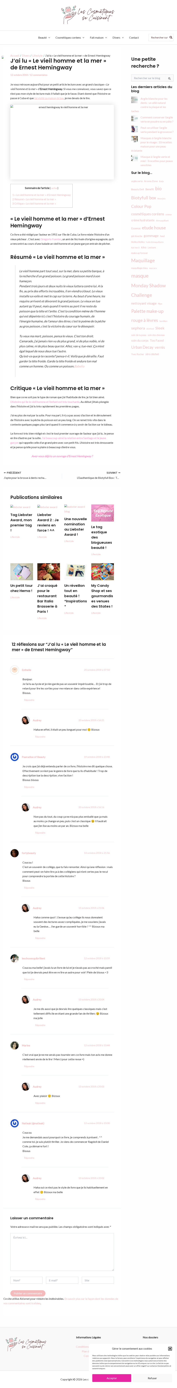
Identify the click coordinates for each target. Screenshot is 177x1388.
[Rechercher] (171, 37)
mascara (153, 268)
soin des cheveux (156, 335)
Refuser (152, 1378)
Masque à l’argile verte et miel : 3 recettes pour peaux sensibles (157, 161)
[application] (48, 37)
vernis (160, 347)
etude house (154, 227)
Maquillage (143, 260)
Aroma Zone (151, 181)
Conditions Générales (88, 1346)
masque (139, 276)
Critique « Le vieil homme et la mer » (34, 203)
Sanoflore (163, 321)
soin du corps (139, 340)
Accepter (112, 1378)
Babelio (79, 366)
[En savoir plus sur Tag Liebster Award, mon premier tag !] (20, 506)
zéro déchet (152, 354)
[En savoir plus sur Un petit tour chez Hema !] (21, 571)
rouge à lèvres (144, 320)
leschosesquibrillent (33, 958)
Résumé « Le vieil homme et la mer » (34, 199)
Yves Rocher (137, 354)
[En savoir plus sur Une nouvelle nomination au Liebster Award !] (75, 508)
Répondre (29, 700)
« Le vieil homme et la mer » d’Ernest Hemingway (41, 194)
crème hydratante (143, 220)
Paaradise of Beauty (33, 756)
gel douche (136, 236)
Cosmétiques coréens (68, 37)
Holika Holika (138, 242)
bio (158, 188)
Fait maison (97, 37)
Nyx (160, 303)
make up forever (139, 253)
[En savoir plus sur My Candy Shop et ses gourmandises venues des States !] (102, 571)
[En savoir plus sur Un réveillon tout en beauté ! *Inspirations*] (75, 571)
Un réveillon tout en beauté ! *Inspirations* (75, 596)
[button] (170, 1348)
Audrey (37, 720)
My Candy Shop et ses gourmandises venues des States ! (102, 596)
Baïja (161, 181)
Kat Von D (135, 247)
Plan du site (88, 1351)
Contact (134, 37)
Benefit (149, 189)
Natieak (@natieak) (33, 1123)
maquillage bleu (139, 267)
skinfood (150, 329)
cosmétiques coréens (147, 214)
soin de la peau (138, 335)
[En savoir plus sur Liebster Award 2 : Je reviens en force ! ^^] (47, 506)
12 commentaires (38, 75)
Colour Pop (141, 206)
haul (162, 235)
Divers (116, 37)
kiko (143, 247)
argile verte (137, 181)
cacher (54, 188)
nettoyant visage (144, 303)
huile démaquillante (155, 242)
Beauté (42, 37)
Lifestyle (15, 536)
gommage (151, 236)
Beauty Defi (137, 189)
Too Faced (157, 340)
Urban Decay (142, 347)
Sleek (159, 328)
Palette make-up (147, 311)
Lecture (152, 247)
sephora (138, 328)
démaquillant (162, 220)
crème (168, 214)
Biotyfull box (143, 197)
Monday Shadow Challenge (148, 290)
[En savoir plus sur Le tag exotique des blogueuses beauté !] (102, 512)
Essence (136, 228)
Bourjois (161, 198)
